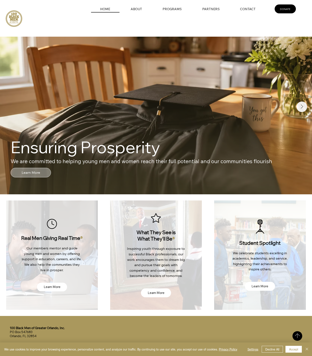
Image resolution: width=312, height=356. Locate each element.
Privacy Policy (228, 349)
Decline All (272, 349)
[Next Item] (302, 107)
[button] (136, 9)
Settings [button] (252, 349)
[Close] (306, 349)
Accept (293, 349)
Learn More (31, 172)
